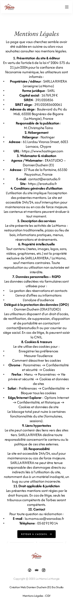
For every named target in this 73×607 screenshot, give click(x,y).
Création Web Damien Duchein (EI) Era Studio (36, 587)
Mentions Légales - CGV (36, 596)
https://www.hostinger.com (42, 151)
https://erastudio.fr (42, 183)
